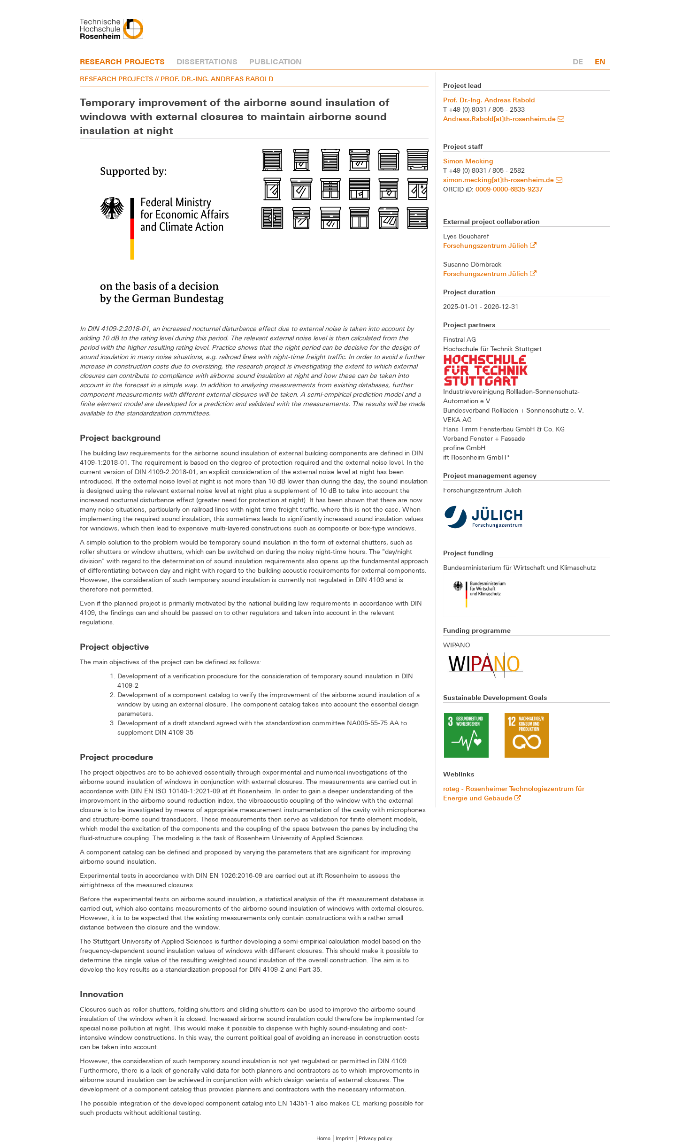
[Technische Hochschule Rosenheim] (111, 29)
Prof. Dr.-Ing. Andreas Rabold (489, 100)
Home (323, 1138)
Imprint (344, 1138)
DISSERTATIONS (207, 61)
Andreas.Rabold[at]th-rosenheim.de (500, 119)
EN (600, 61)
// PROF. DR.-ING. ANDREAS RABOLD (214, 79)
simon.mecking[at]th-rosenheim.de (499, 180)
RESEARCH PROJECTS (122, 61)
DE (578, 61)
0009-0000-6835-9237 (509, 189)
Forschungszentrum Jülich (486, 245)
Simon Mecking (468, 161)
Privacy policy (375, 1138)
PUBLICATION (275, 61)
